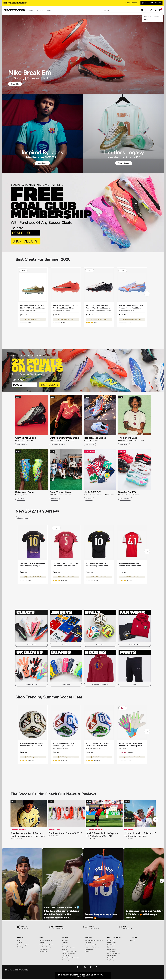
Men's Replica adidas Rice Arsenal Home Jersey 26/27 (130, 564)
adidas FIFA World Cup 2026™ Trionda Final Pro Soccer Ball (31, 744)
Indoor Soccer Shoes (113, 953)
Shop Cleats (83, 213)
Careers (19, 942)
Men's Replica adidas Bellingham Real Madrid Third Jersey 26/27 (65, 564)
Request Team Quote (46, 940)
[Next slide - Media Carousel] (162, 881)
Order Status (43, 949)
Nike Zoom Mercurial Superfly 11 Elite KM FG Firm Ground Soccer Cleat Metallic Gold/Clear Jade (32, 307)
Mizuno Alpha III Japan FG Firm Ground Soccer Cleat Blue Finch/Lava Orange (131, 307)
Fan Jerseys (65, 645)
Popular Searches (113, 937)
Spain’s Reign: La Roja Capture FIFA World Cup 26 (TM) (102, 834)
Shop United (124, 444)
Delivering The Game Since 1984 (17, 3)
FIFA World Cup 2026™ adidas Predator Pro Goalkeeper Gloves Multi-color (132, 744)
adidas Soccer (111, 942)
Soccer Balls (100, 645)
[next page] (147, 293)
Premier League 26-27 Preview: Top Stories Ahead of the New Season (27, 834)
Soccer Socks (111, 947)
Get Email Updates (45, 947)
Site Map (87, 951)
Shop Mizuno (90, 444)
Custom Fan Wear (134, 645)
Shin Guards (66, 684)
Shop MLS (54, 499)
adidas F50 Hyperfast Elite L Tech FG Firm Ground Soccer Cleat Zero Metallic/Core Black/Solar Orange (97, 307)
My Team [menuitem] (39, 10)
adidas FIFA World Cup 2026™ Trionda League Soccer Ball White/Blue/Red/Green (64, 744)
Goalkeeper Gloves (31, 684)
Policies (65, 937)
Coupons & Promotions (92, 947)
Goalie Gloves (111, 958)
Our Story (20, 947)
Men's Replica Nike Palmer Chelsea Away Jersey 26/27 (97, 564)
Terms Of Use (66, 940)
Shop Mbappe (123, 163)
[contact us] (16, 971)
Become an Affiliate (90, 945)
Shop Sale (89, 499)
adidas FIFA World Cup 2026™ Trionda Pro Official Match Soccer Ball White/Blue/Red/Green (97, 744)
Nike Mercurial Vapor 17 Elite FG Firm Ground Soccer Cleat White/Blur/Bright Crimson (65, 307)
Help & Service (131, 3)
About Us (20, 937)
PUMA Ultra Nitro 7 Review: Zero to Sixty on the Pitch (142, 834)
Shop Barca (42, 163)
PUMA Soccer (111, 945)
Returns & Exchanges (68, 947)
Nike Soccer (110, 940)
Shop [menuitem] (30, 10)
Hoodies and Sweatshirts (100, 684)
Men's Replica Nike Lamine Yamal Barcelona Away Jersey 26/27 (33, 564)
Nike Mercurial (111, 960)
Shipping (65, 942)
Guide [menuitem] (48, 10)
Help (41, 937)
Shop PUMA (21, 499)
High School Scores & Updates (94, 940)
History (19, 940)
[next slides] (155, 819)
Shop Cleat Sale (125, 499)
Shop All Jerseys (23, 518)
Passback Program (23, 945)
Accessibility (43, 951)
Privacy (64, 945)
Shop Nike (15, 84)
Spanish (132, 940)
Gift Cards (88, 942)
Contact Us (43, 942)
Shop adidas (21, 444)
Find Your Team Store (46, 945)
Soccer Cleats (31, 645)
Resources (88, 937)
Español (64, 949)
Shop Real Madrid (57, 444)
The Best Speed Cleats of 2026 (65, 833)
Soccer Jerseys (111, 955)
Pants (134, 684)
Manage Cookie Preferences (70, 958)
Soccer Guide (89, 949)
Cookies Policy (66, 955)
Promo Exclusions (67, 960)
